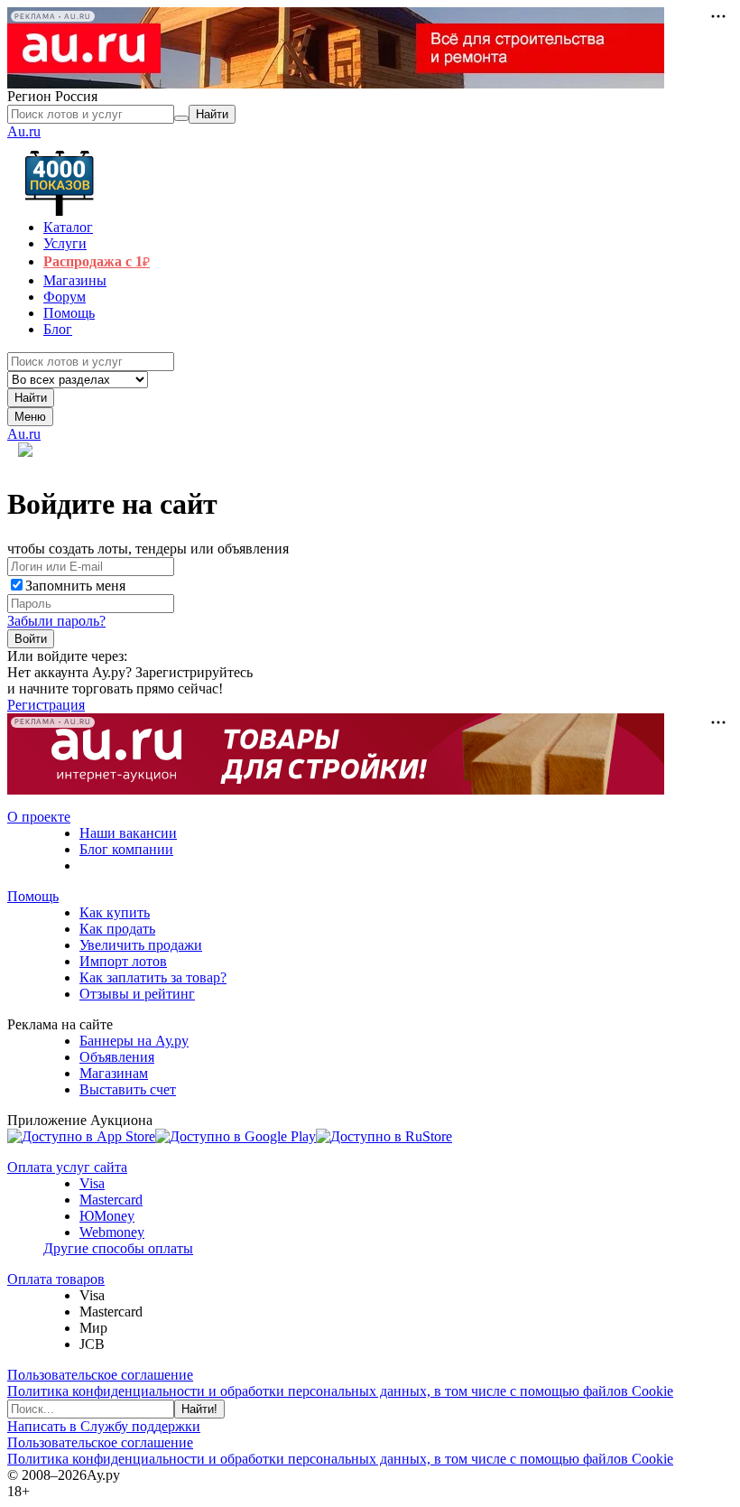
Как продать (117, 928)
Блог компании (126, 849)
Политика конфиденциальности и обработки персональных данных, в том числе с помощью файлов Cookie (340, 1391)
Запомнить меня (75, 585)
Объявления (116, 1057)
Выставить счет (127, 1089)
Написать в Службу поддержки (103, 1426)
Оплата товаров (56, 1279)
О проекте (38, 816)
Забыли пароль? (56, 620)
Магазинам (113, 1073)
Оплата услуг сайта (67, 1167)
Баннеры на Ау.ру (134, 1040)
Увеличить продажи (140, 945)
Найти (30, 398)
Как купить (114, 912)
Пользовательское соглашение (100, 1374)
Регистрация (46, 704)
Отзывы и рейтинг (137, 993)
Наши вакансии (128, 833)
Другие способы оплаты (118, 1248)
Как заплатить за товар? (153, 977)
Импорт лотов (123, 961)
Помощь (33, 896)
